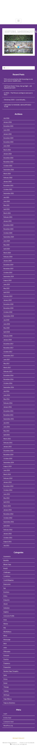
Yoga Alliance (7, 699)
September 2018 (8, 316)
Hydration (6, 608)
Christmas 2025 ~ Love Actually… (15, 100)
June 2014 (6, 470)
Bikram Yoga (7, 564)
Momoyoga (6, 639)
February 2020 (7, 256)
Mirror (5, 635)
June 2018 (6, 324)
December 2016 (8, 375)
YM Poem (6, 695)
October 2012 (7, 518)
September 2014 (8, 462)
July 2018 (6, 320)
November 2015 (8, 415)
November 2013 (8, 486)
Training (5, 691)
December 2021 (8, 185)
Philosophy (6, 651)
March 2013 (7, 506)
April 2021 (6, 209)
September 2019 (8, 276)
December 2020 (8, 225)
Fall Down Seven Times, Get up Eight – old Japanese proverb (18, 87)
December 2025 (8, 126)
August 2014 (7, 466)
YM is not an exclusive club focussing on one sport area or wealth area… (18, 80)
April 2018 (6, 332)
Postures (6, 655)
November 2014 (8, 454)
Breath (5, 568)
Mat (4, 627)
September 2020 (8, 237)
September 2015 (8, 419)
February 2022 (7, 177)
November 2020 (8, 229)
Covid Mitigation (8, 580)
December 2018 (8, 304)
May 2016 (6, 399)
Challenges (6, 572)
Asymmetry (7, 556)
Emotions (6, 592)
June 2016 (6, 395)
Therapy (6, 687)
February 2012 (7, 529)
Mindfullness (7, 631)
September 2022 (8, 169)
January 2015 (7, 446)
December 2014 (8, 450)
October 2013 (7, 490)
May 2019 (6, 288)
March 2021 (7, 213)
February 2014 (7, 478)
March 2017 (7, 367)
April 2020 (6, 248)
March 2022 (7, 173)
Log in (5, 714)
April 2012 (6, 525)
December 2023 (8, 142)
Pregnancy (6, 663)
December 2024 (8, 138)
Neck (5, 643)
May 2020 (6, 245)
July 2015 (6, 423)
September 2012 (8, 522)
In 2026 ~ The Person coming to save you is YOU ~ (18, 94)
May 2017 (6, 363)
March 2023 (7, 150)
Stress (5, 679)
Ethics (5, 596)
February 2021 (7, 217)
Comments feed (8, 721)
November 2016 (8, 379)
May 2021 (6, 205)
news (5, 647)
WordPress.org (8, 725)
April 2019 (6, 292)
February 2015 (7, 442)
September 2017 (8, 355)
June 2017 (6, 359)
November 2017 (8, 347)
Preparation (7, 667)
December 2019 (8, 264)
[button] (18, 20)
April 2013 (6, 502)
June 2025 (6, 130)
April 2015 (6, 434)
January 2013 (7, 510)
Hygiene (6, 612)
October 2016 (7, 383)
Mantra (5, 623)
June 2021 (6, 201)
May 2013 (6, 498)
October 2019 (7, 272)
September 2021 (8, 193)
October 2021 (7, 189)
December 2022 (8, 158)
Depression (7, 584)
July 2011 (6, 545)
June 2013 (6, 494)
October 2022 (7, 165)
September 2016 (8, 387)
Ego (4, 588)
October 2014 (7, 458)
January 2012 (7, 533)
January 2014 (7, 482)
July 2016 (6, 391)
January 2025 (7, 134)
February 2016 (7, 403)
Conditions (6, 576)
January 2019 (7, 300)
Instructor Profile (8, 616)
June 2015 (6, 427)
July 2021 (6, 197)
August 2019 (7, 280)
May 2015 (6, 431)
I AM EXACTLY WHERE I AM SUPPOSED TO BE (17, 106)
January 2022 (7, 181)
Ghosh (5, 604)
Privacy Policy (18, 738)
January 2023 (7, 153)
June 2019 (6, 284)
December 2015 (8, 411)
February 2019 (7, 296)
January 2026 (7, 122)
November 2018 (8, 308)
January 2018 (7, 339)
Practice (6, 659)
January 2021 (7, 221)
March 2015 (7, 438)
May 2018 (6, 328)
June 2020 (6, 241)
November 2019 (8, 268)
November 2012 (8, 514)
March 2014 (7, 474)
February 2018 (7, 336)
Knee (5, 619)
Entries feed (7, 718)
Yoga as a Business (9, 703)
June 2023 (6, 146)
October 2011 (7, 537)
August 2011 (7, 541)
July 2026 (6, 118)
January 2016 (7, 407)
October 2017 (7, 351)
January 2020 (7, 260)
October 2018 (7, 312)
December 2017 (8, 343)
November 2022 (8, 161)
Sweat (5, 683)
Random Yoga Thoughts (10, 671)
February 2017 (7, 371)
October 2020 (7, 233)
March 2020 (7, 252)
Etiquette (6, 600)
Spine (5, 675)
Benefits (6, 560)
